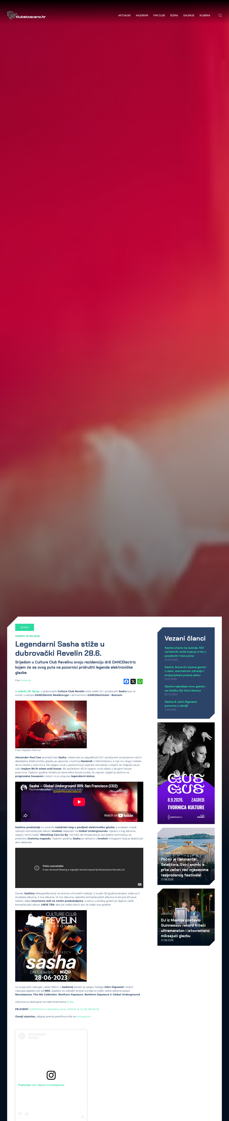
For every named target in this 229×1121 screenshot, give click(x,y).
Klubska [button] (205, 15)
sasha (25, 627)
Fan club (159, 15)
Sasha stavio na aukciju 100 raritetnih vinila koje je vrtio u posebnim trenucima (185, 652)
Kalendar (142, 15)
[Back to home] (26, 15)
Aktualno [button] (124, 15)
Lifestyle (167, 913)
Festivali (166, 853)
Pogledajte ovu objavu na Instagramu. (41, 1084)
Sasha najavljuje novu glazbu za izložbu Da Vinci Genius (185, 688)
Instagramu (84, 1016)
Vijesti (20, 636)
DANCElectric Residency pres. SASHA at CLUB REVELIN (64, 1009)
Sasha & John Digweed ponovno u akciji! (181, 704)
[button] (220, 15)
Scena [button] (174, 15)
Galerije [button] (188, 15)
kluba (70, 1001)
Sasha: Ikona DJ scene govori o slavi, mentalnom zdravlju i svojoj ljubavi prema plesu (185, 671)
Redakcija (26, 680)
